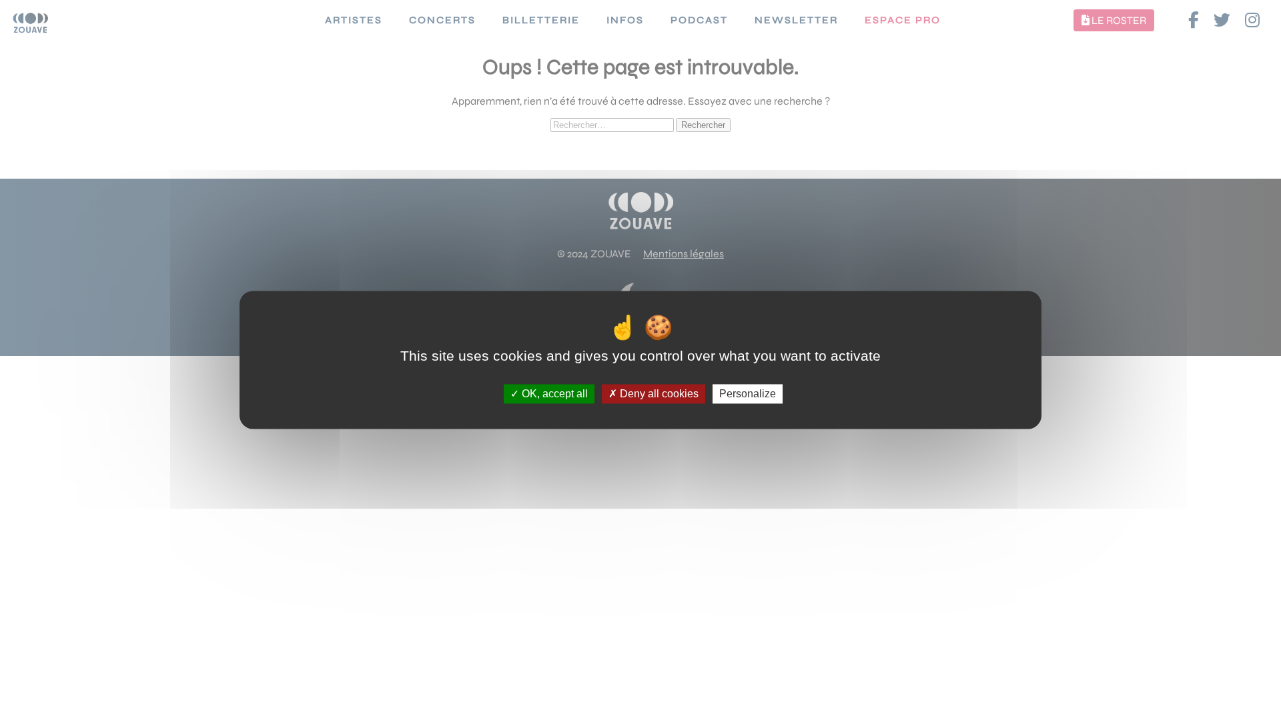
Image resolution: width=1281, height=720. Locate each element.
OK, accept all (553, 393)
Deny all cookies (658, 393)
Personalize (747, 393)
